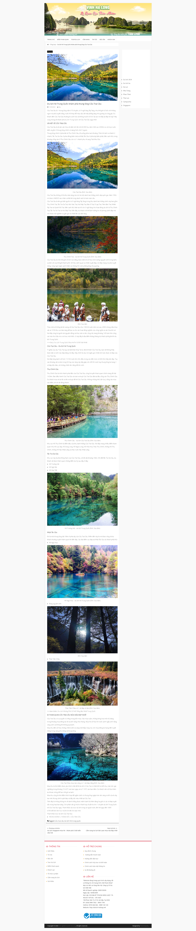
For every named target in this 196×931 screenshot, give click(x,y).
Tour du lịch (75, 39)
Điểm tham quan (63, 39)
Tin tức (94, 39)
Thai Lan (126, 98)
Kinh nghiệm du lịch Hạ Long (67, 926)
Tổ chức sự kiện (53, 874)
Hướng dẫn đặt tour (91, 859)
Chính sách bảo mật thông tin (95, 866)
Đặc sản (102, 39)
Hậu (59, 107)
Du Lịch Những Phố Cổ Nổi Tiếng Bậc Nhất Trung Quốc (76, 711)
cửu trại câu (59, 821)
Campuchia (127, 102)
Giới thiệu (51, 851)
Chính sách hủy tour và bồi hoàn (96, 862)
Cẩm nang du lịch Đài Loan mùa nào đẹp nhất (101, 830)
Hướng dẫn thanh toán (93, 855)
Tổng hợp (53, 44)
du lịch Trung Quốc (72, 120)
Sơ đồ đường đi (90, 870)
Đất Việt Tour (57, 811)
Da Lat (125, 87)
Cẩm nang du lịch (54, 877)
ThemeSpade (144, 926)
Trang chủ (51, 39)
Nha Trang (126, 91)
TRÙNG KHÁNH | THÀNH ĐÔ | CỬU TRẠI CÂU (65, 817)
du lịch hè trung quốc (72, 821)
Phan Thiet (127, 94)
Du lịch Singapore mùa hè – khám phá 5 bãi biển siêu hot (64, 832)
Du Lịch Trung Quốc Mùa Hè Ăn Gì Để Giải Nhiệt (70, 342)
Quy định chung (90, 851)
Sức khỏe (51, 881)
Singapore (126, 105)
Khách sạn (111, 39)
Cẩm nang (86, 39)
